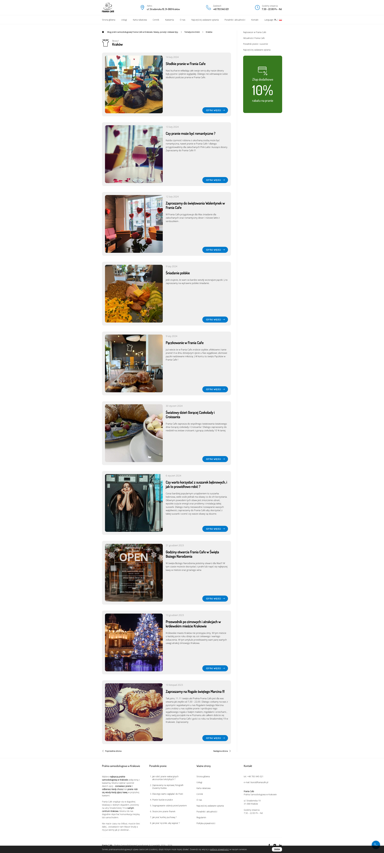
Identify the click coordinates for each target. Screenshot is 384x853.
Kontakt (254, 19)
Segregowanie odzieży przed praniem (169, 805)
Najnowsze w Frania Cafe (254, 32)
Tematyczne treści (192, 32)
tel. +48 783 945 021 (253, 776)
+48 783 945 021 (221, 9)
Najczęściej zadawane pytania (205, 19)
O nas (182, 19)
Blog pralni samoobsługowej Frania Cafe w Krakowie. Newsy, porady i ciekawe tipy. (142, 32)
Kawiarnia (169, 19)
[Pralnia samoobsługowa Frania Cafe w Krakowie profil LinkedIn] (280, 845)
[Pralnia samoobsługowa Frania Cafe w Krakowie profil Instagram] (274, 845)
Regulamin (201, 817)
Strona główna (108, 19)
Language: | (271, 19)
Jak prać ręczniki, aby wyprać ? (166, 823)
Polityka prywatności (205, 823)
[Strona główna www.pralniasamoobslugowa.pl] (103, 32)
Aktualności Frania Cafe (254, 38)
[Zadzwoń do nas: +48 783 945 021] (376, 845)
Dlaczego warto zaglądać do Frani (167, 793)
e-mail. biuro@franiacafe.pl (256, 782)
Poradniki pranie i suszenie (255, 43)
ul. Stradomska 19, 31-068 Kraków (163, 9)
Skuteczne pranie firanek (163, 811)
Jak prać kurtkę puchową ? (164, 817)
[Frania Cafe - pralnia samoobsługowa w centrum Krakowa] (108, 8)
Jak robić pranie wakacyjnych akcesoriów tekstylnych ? (165, 778)
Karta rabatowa (140, 19)
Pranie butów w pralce (162, 799)
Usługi (124, 19)
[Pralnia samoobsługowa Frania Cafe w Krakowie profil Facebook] (269, 845)
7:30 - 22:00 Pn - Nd (272, 9)
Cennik (156, 19)
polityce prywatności (219, 849)
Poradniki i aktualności (235, 19)
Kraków (209, 32)
